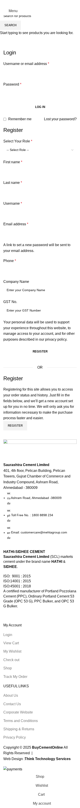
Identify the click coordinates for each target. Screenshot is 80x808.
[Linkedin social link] (45, 3)
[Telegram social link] (51, 3)
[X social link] (34, 3)
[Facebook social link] (29, 3)
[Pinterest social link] (40, 3)
